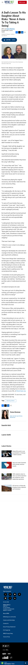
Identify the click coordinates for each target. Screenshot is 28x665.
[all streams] (26, 663)
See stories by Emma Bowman (16, 416)
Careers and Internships (9, 620)
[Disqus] (14, 522)
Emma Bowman (10, 29)
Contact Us (5, 623)
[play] (2, 663)
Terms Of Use (6, 636)
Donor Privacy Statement (9, 626)
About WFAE (6, 613)
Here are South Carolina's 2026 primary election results (19, 464)
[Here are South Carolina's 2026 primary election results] (7, 465)
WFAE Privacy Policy (8, 633)
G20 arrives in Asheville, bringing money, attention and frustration (19, 487)
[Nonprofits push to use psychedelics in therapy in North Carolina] (7, 453)
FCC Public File (6, 630)
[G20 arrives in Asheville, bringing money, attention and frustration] (7, 488)
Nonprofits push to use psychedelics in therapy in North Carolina (18, 453)
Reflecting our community (9, 616)
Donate (23, 2)
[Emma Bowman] (5, 414)
